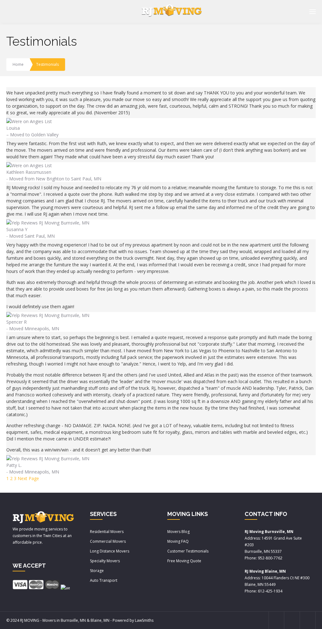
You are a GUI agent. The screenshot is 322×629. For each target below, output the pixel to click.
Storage (97, 570)
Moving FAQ (178, 541)
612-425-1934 (270, 591)
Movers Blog (178, 531)
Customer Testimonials (187, 551)
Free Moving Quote (184, 561)
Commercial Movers (108, 541)
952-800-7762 (270, 558)
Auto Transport (103, 580)
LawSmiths (144, 620)
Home (18, 64)
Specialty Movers (105, 561)
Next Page (28, 478)
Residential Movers (107, 531)
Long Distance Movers (109, 551)
